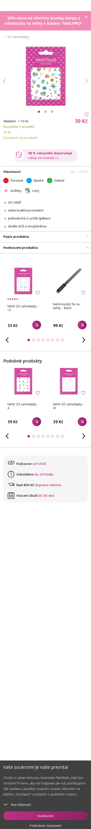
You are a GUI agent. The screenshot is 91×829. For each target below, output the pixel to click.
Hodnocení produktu (20, 247)
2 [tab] (45, 111)
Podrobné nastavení (45, 825)
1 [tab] (39, 111)
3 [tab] (52, 111)
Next (86, 81)
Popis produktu (16, 236)
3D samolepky (18, 37)
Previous (4, 81)
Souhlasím (45, 816)
